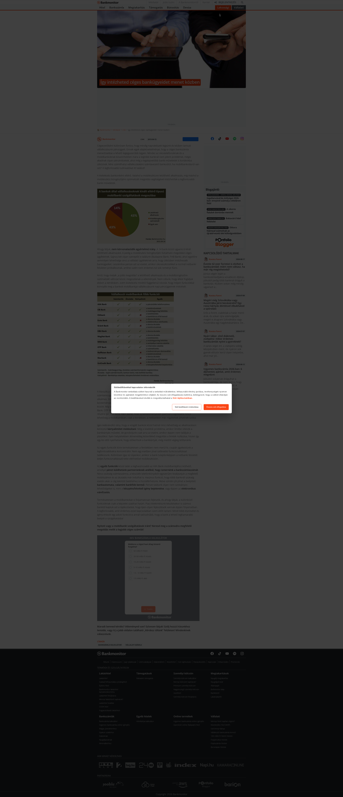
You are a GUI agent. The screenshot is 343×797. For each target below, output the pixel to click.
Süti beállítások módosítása (187, 407)
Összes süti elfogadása (216, 407)
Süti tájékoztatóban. (183, 398)
